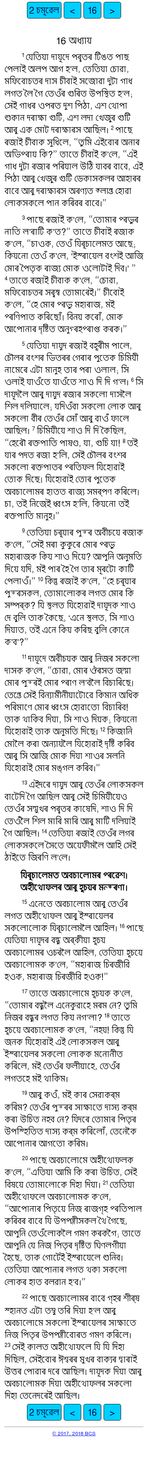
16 (92, 10)
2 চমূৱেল (44, 10)
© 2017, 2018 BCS (74, 1433)
